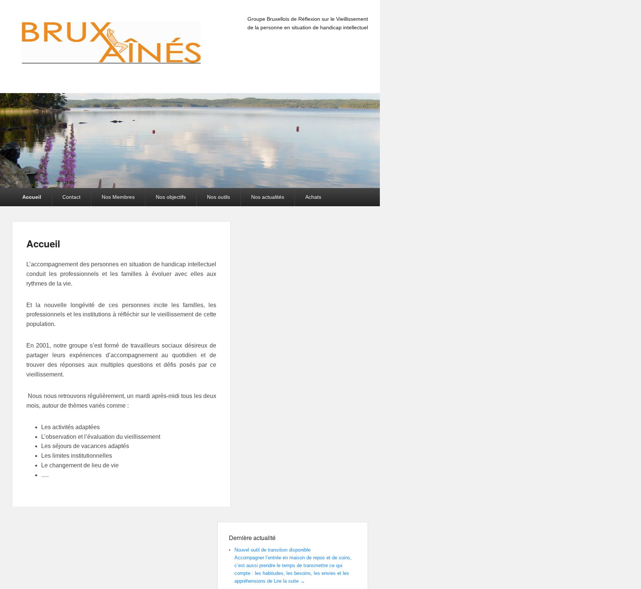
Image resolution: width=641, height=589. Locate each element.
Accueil (31, 197)
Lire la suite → (289, 581)
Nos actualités (267, 197)
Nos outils (218, 197)
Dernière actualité (252, 537)
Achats (313, 197)
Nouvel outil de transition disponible (272, 550)
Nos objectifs (171, 197)
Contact (71, 197)
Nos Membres (118, 197)
